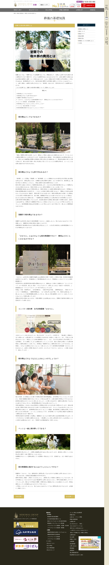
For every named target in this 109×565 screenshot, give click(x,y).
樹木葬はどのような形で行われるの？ (26, 95)
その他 (80, 43)
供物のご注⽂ (73, 539)
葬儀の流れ (81, 38)
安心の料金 (49, 10)
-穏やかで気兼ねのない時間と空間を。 (79, 532)
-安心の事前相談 (50, 547)
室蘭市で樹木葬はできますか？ (25, 97)
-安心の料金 (49, 545)
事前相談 (72, 548)
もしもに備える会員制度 (76, 512)
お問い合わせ (73, 546)
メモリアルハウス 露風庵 (53, 538)
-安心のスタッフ (50, 550)
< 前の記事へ (19, 496)
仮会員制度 (72, 543)
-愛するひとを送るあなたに (76, 528)
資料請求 (72, 550)
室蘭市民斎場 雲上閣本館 (53, 534)
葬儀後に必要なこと (83, 29)
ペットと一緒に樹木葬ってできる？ (26, 105)
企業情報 (72, 541)
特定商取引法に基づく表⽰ (76, 554)
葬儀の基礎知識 (64, 10)
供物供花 (92, 10)
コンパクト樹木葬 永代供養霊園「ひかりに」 (29, 101)
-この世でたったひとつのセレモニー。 (79, 530)
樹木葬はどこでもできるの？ (24, 93)
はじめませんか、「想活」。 (77, 523)
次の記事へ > (69, 496)
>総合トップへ (44, 4)
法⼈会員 (72, 537)
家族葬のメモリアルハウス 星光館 (55, 523)
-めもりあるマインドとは (76, 525)
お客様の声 (79, 10)
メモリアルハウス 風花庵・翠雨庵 (55, 527)
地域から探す (18, 10)
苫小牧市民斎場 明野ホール (54, 518)
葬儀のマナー (81, 33)
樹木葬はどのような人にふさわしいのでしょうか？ (30, 103)
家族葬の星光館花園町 (52, 516)
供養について (81, 31)
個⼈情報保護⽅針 (74, 552)
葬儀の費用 (81, 36)
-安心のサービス (50, 543)
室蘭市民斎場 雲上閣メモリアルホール (56, 532)
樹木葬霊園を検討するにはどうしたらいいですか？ (31, 107)
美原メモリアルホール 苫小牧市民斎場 (56, 521)
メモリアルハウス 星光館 (53, 536)
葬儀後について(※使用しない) (86, 40)
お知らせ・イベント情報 (76, 517)
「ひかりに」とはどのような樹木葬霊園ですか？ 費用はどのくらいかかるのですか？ (40, 99)
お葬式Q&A (72, 534)
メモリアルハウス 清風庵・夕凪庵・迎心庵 (58, 525)
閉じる (99, 537)
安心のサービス (33, 10)
